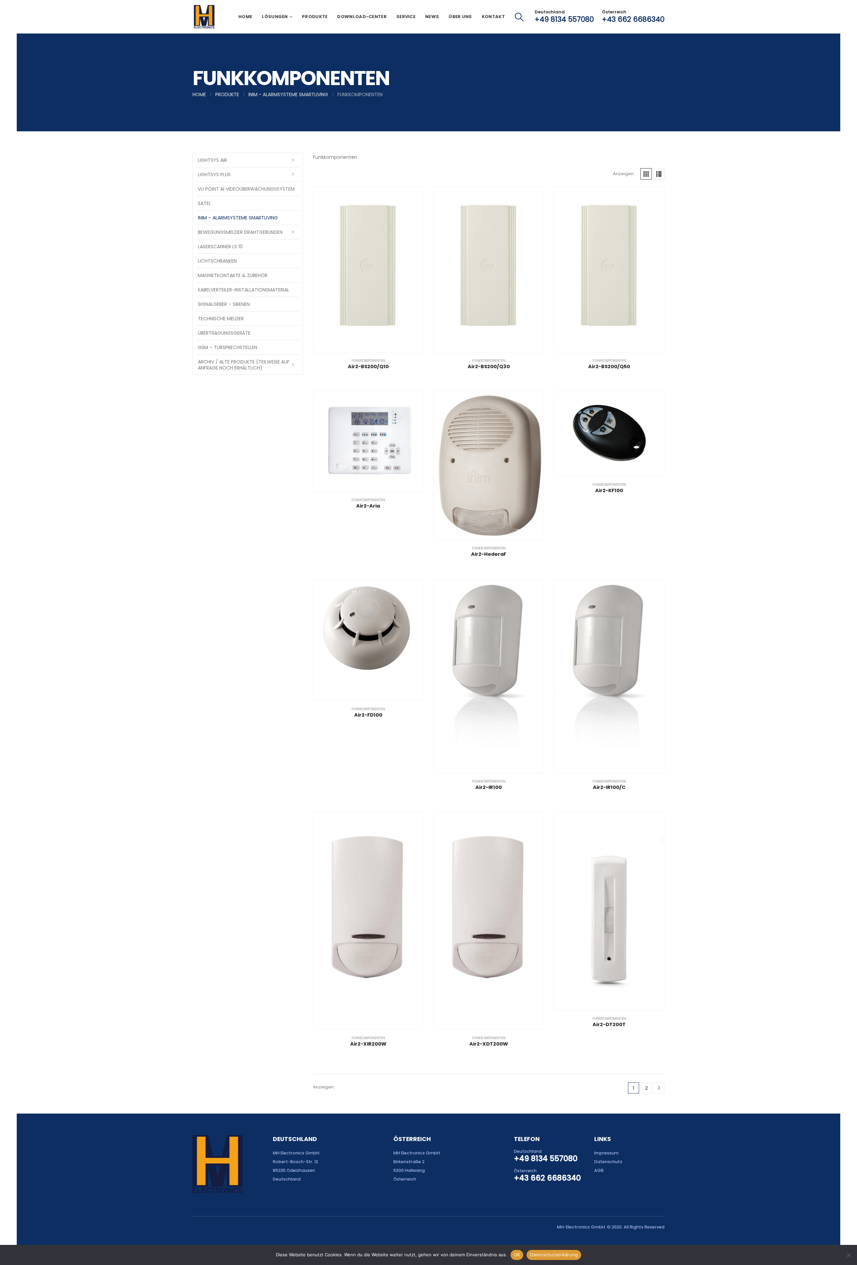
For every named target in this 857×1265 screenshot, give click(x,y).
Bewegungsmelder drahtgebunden (240, 232)
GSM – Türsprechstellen (227, 347)
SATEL (204, 203)
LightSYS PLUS (214, 174)
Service (405, 16)
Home (245, 16)
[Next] (659, 1087)
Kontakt (493, 16)
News (432, 16)
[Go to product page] (368, 269)
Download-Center (362, 16)
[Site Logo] (204, 16)
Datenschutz (608, 1161)
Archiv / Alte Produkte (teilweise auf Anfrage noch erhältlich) (244, 364)
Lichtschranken (217, 261)
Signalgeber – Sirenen (224, 304)
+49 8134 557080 (564, 19)
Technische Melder (221, 318)
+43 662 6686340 (633, 19)
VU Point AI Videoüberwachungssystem (246, 189)
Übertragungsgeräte (224, 333)
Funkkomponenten (368, 360)
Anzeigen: (624, 174)
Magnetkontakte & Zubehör (232, 275)
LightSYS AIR (212, 160)
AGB (599, 1170)
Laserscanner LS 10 (220, 246)
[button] (519, 17)
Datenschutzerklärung (554, 1254)
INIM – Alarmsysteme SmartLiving (238, 217)
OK (517, 1254)
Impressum (606, 1153)
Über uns (460, 16)
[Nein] (848, 1255)
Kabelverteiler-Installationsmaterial (243, 289)
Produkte (314, 16)
